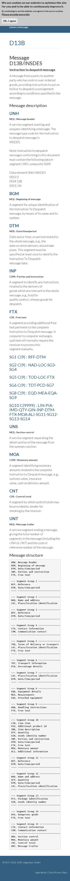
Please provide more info (16, 14)
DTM (14, 225)
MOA (14, 454)
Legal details (41, 872)
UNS (13, 426)
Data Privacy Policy (58, 872)
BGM (14, 193)
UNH (14, 113)
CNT (13, 490)
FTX (13, 311)
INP (12, 270)
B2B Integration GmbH (28, 862)
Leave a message (18, 27)
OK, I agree (9, 21)
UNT (13, 518)
